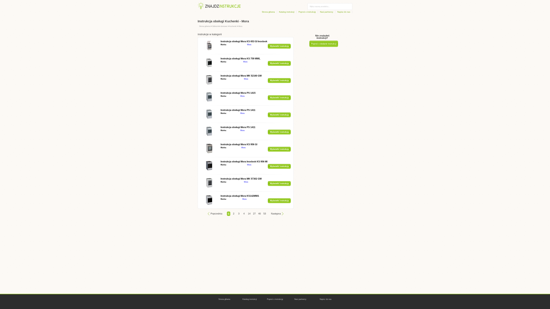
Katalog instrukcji (286, 12)
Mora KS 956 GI (239, 144)
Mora (249, 44)
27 (254, 213)
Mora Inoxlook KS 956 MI (244, 161)
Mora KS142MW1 (240, 196)
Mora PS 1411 (238, 110)
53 (264, 213)
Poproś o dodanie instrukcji (323, 43)
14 (249, 213)
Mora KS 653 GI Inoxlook (244, 41)
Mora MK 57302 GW (241, 179)
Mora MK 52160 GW (241, 76)
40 (259, 213)
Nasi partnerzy (326, 12)
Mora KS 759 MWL (240, 58)
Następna (276, 213)
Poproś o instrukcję (307, 12)
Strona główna (268, 12)
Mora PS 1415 (238, 93)
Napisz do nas (343, 12)
